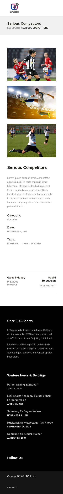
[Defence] (31, 64)
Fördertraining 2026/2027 (22, 384)
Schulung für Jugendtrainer (24, 411)
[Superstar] (31, 102)
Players (36, 243)
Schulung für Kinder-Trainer (24, 434)
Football (13, 243)
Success (12, 219)
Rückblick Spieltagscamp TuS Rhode (30, 422)
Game (25, 243)
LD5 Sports (14, 28)
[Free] (31, 140)
